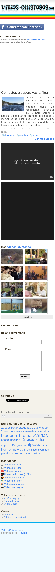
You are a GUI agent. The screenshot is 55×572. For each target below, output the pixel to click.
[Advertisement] (27, 63)
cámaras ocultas (33, 440)
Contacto (8, 514)
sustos (36, 453)
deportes (6, 445)
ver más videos (44, 138)
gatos (20, 445)
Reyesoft (23, 533)
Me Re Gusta (10, 504)
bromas (26, 435)
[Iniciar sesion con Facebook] (22, 27)
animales (17, 431)
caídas (24, 135)
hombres (43, 445)
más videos (27, 317)
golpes (36, 135)
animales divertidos (36, 431)
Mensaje (9, 349)
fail (14, 445)
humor (6, 449)
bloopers (10, 135)
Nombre (9, 338)
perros (14, 453)
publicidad (25, 453)
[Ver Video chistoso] (12, 263)
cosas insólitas (10, 440)
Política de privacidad (14, 517)
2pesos (6, 427)
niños (26, 449)
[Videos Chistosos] (27, 8)
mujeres (17, 449)
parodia (5, 453)
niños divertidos (39, 449)
